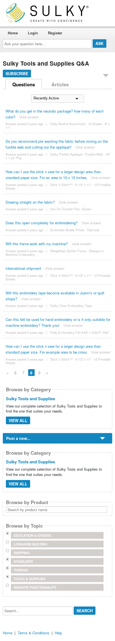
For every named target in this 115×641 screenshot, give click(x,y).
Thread (21, 570)
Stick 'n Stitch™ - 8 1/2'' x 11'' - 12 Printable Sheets (58, 186)
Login (33, 32)
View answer (29, 117)
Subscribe (17, 73)
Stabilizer (23, 561)
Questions (23, 84)
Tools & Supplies (29, 578)
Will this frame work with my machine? (37, 243)
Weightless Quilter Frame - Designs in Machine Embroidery (55, 253)
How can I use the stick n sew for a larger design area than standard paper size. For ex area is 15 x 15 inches (53, 174)
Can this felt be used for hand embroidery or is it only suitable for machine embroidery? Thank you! (58, 322)
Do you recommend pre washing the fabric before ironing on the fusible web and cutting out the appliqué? (57, 144)
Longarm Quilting (30, 544)
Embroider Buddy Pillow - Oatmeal (74, 230)
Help (58, 632)
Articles (60, 84)
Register (55, 32)
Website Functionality (35, 587)
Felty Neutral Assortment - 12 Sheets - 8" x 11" (58, 125)
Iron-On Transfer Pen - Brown (70, 209)
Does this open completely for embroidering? (42, 222)
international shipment (23, 268)
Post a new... (18, 438)
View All (18, 420)
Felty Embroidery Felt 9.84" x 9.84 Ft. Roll (79, 332)
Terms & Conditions (33, 632)
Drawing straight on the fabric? (30, 202)
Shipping (22, 552)
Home (13, 32)
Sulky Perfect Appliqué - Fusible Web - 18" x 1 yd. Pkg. (58, 156)
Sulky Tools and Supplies (30, 398)
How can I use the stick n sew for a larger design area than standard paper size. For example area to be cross (53, 349)
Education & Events (32, 535)
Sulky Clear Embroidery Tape (71, 305)
